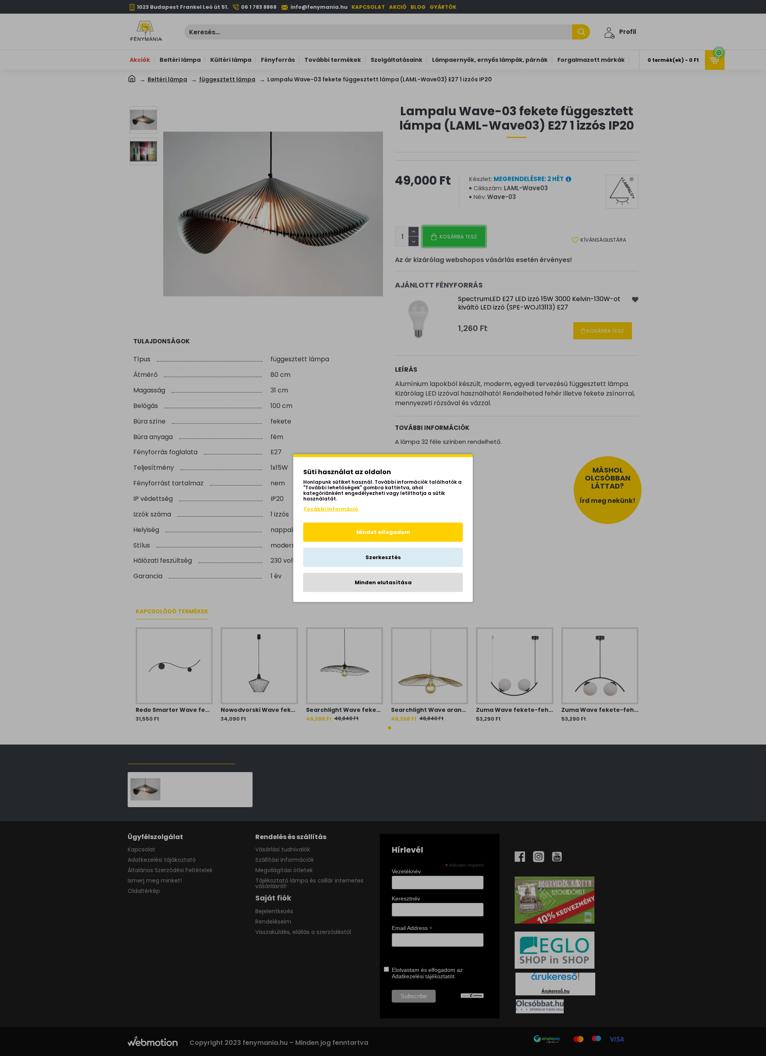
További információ (330, 509)
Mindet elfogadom (383, 532)
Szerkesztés (383, 557)
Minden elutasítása (383, 582)
